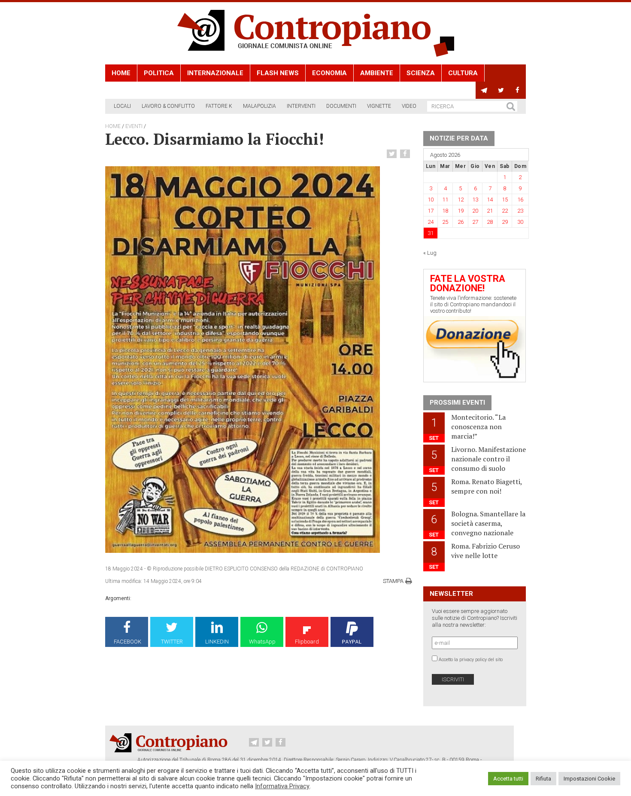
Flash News (278, 73)
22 (505, 210)
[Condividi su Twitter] (393, 154)
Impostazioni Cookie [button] (589, 778)
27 (475, 222)
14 (490, 199)
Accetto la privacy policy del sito (471, 659)
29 (505, 222)
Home (121, 73)
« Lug (430, 253)
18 (445, 210)
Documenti (341, 106)
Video (409, 106)
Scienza (421, 73)
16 (520, 199)
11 (445, 199)
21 (490, 210)
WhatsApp (262, 641)
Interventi (301, 106)
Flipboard (307, 641)
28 (490, 222)
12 (461, 199)
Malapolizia (259, 106)
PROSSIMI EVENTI (457, 402)
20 (475, 210)
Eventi (134, 126)
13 (475, 199)
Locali (122, 106)
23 (520, 210)
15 (505, 199)
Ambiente (376, 73)
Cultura (463, 73)
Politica (159, 73)
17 (431, 210)
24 (431, 222)
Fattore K (219, 106)
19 (461, 210)
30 (520, 222)
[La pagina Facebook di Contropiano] (517, 90)
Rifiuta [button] (543, 778)
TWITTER (172, 641)
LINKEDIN (217, 641)
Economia (329, 73)
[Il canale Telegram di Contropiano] (484, 90)
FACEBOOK (127, 641)
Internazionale (215, 73)
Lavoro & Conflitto (168, 106)
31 (431, 233)
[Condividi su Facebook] (406, 154)
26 (461, 222)
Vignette (379, 106)
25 (445, 222)
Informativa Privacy (282, 786)
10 (431, 199)
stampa (393, 581)
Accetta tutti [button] (508, 778)
